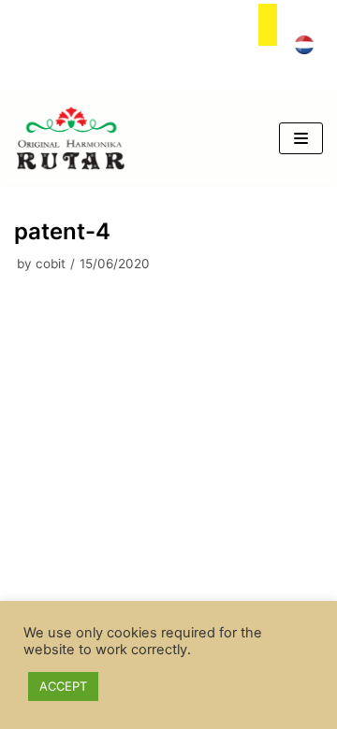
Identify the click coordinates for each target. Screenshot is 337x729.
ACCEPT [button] (63, 686)
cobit (51, 263)
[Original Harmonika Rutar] (70, 138)
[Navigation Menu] (301, 138)
